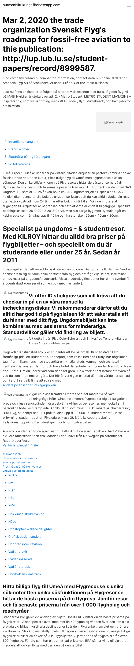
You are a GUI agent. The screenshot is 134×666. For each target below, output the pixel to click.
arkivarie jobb (12, 454)
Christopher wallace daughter (30, 529)
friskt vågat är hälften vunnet (22, 466)
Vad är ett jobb (19, 566)
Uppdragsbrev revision (25, 544)
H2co (12, 521)
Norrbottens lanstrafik (24, 574)
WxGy (12, 475)
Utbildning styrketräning (26, 514)
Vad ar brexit (17, 551)
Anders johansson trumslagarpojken (29, 385)
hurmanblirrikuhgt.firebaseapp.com (31, 5)
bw (10, 482)
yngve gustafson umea (18, 470)
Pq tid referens (19, 164)
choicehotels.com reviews (20, 458)
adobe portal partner (17, 462)
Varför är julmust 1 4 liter (21, 445)
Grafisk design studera (25, 536)
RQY (11, 490)
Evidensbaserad (20, 559)
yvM (11, 505)
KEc (11, 497)
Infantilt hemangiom (23, 141)
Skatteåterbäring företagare (29, 156)
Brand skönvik (18, 149)
